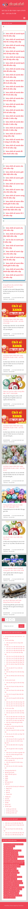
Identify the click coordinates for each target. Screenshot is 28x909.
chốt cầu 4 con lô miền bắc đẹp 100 (15, 656)
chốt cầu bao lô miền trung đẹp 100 (15, 739)
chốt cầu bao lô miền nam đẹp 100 (15, 711)
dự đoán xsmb (14, 858)
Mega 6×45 (9, 788)
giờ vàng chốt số (7, 866)
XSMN (6, 778)
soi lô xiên (12, 893)
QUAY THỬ (7, 804)
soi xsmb (16, 893)
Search (21, 626)
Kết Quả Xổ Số (15, 870)
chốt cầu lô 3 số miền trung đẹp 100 (15, 752)
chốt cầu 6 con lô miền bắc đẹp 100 (15, 658)
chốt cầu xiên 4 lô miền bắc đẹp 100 (15, 706)
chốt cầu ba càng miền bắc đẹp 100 (15, 662)
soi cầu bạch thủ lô (18, 881)
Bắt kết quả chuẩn (9, 772)
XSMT (6, 780)
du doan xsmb (20, 856)
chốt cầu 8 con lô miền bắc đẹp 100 (15, 660)
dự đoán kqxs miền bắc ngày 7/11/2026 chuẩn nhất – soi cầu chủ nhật (13, 321)
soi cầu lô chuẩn (7, 889)
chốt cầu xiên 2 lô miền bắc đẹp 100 (15, 702)
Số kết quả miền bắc (11, 809)
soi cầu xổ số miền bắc (14, 891)
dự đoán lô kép (7, 858)
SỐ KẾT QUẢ (8, 806)
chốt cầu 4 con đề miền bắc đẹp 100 (15, 646)
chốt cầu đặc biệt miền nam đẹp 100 (15, 716)
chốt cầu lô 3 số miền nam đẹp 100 (15, 720)
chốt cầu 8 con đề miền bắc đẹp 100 (15, 650)
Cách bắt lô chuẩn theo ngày (9, 850)
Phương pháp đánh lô (10, 770)
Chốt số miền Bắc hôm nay (9, 846)
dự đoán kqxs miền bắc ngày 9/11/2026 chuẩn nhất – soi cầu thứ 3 (13, 357)
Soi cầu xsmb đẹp (9, 640)
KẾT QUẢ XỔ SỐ (9, 782)
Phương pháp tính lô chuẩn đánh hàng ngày (13, 876)
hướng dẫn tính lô (7, 870)
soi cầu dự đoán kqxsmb (18, 883)
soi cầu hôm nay (7, 887)
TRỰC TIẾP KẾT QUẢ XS (10, 774)
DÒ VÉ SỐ (7, 800)
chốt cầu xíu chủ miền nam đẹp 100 (15, 734)
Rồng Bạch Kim (7, 879)
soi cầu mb (19, 889)
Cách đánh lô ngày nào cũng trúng (11, 852)
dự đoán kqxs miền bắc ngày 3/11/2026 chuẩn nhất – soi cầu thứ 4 (13, 427)
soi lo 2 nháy (6, 893)
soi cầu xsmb (6, 891)
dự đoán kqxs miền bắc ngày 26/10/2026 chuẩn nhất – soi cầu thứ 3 (14, 468)
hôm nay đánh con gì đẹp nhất (10, 868)
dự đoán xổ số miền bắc (19, 860)
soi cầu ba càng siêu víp (8, 881)
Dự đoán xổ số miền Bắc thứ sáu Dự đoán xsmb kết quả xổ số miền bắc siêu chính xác (13, 863)
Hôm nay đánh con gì (15, 866)
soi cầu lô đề (13, 889)
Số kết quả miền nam (11, 813)
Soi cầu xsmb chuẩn (10, 680)
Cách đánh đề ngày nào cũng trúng (11, 854)
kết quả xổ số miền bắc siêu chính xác (11, 872)
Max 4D (8, 792)
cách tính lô (18, 850)
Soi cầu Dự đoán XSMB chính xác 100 (11, 885)
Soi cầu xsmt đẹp (9, 736)
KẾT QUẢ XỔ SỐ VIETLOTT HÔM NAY (15, 786)
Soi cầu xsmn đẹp (9, 708)
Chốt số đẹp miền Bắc (8, 848)
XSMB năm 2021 (7, 895)
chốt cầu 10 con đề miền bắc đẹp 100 (14, 833)
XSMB (6, 776)
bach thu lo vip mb (7, 844)
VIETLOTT (7, 784)
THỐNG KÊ (7, 797)
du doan (15, 856)
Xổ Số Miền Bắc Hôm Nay (16, 895)
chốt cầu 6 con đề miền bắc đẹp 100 (15, 648)
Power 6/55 (9, 794)
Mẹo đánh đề (14, 874)
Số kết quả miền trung (11, 811)
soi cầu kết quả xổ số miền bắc (17, 887)
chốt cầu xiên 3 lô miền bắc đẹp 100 (15, 704)
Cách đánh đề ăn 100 (8, 856)
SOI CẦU (7, 798)
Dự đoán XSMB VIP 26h (8, 860)
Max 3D (8, 790)
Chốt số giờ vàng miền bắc (17, 844)
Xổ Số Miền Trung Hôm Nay (9, 897)
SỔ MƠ (6, 802)
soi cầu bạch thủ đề (8, 883)
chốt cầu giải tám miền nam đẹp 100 (15, 718)
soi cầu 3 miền (14, 879)
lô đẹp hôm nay (7, 874)
